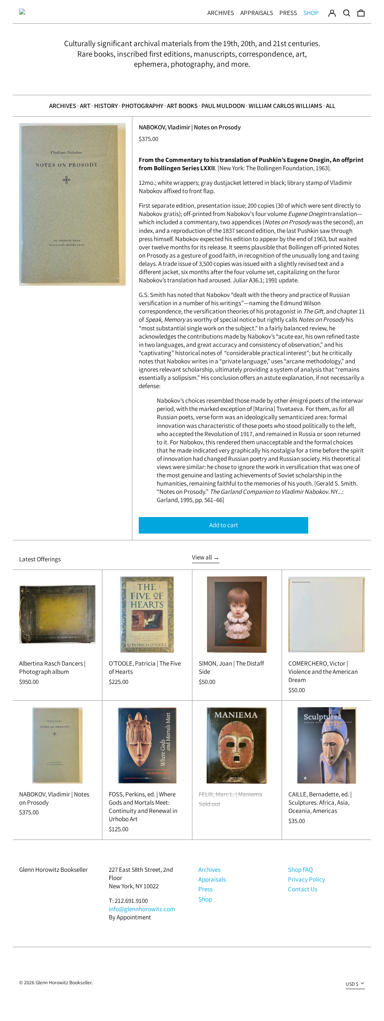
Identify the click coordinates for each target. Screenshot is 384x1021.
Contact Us (302, 889)
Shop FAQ (300, 869)
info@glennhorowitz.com (142, 909)
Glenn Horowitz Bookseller (53, 869)
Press (288, 13)
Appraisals (256, 13)
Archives (220, 13)
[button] (347, 11)
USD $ (352, 984)
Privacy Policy (306, 879)
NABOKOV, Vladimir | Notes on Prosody (190, 127)
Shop (311, 13)
